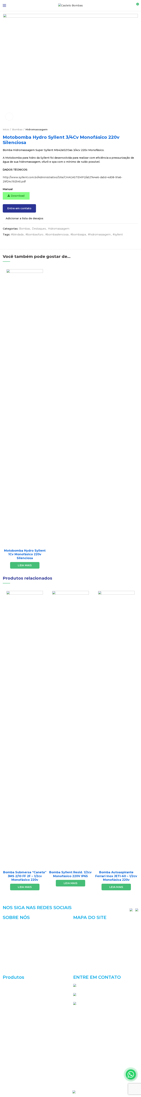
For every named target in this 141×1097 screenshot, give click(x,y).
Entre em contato (19, 208)
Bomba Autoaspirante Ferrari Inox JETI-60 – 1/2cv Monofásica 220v (116, 876)
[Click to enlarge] (9, 116)
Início (6, 129)
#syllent (118, 234)
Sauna (7, 1069)
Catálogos (79, 938)
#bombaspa (78, 234)
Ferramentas (11, 1017)
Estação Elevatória (15, 1011)
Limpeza (8, 1050)
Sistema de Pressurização (20, 1076)
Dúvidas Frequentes (86, 957)
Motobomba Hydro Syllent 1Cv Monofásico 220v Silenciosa (25, 554)
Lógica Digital (87, 1091)
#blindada (17, 234)
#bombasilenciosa (56, 234)
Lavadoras (9, 1043)
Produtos (79, 944)
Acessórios (10, 985)
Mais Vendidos (12, 1056)
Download (17, 195)
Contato (78, 963)
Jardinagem (10, 1030)
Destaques (39, 228)
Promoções (10, 1063)
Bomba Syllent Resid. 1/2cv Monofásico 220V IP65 (70, 874)
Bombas (17, 129)
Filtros (7, 1024)
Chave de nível (12, 998)
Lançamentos (12, 1037)
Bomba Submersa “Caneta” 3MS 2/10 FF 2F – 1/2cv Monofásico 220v (24, 876)
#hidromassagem (99, 234)
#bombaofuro (34, 234)
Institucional (81, 932)
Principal (79, 925)
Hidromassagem (37, 129)
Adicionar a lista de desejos (24, 218)
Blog (76, 951)
